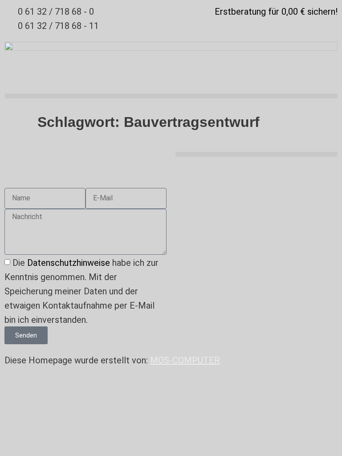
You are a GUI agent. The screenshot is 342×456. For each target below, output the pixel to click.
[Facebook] (235, 172)
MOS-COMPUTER (185, 360)
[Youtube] (186, 172)
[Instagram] (211, 172)
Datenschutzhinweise (68, 262)
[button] (171, 96)
